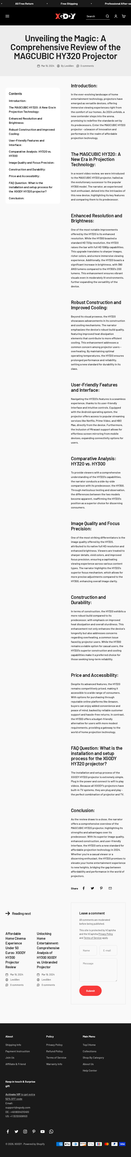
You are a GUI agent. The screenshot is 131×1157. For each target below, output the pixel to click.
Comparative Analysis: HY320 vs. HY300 (30, 154)
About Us (88, 1064)
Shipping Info (13, 1044)
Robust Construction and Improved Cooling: (32, 132)
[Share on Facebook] (83, 888)
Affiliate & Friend (15, 1064)
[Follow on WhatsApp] (51, 1131)
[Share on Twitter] (92, 888)
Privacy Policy (105, 934)
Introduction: (17, 101)
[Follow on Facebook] (7, 1131)
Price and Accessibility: (24, 176)
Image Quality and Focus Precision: (32, 162)
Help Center (90, 1070)
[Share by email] (110, 888)
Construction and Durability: (27, 169)
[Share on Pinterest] (101, 888)
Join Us (9, 1057)
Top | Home (89, 1044)
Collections (89, 1051)
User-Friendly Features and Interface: (26, 142)
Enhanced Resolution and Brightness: (25, 121)
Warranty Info (54, 1064)
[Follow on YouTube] (42, 1131)
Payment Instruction (17, 1051)
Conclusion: (16, 198)
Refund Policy (54, 1051)
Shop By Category (93, 1057)
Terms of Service (93, 937)
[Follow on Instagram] (25, 1131)
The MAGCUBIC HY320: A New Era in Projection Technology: (32, 109)
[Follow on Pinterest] (34, 1131)
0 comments (87, 65)
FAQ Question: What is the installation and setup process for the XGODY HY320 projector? (31, 187)
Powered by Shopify (34, 1144)
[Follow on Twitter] (16, 1131)
